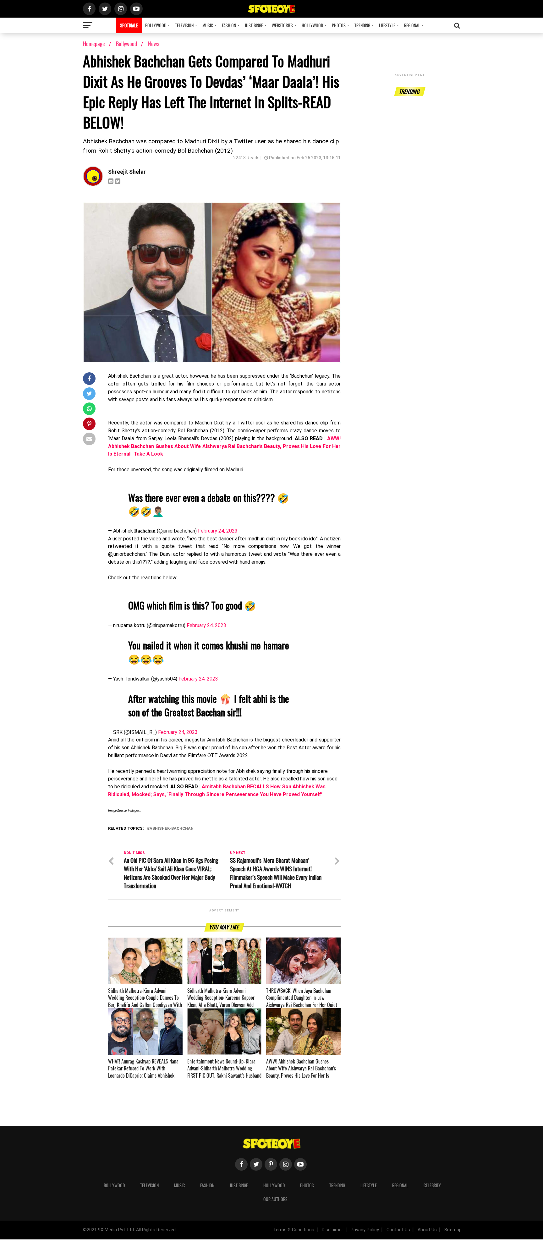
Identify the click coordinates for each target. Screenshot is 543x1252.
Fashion (229, 25)
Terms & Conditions (293, 1230)
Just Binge (254, 25)
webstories (282, 25)
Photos (339, 25)
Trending (362, 25)
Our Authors (275, 1199)
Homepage (94, 44)
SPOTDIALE (129, 25)
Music (207, 25)
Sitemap (453, 1230)
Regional (412, 25)
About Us (427, 1230)
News (153, 44)
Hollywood (312, 25)
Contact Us (398, 1230)
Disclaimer (332, 1230)
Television (184, 25)
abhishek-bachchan (172, 829)
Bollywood (155, 25)
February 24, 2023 (218, 531)
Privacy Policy (365, 1230)
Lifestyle (387, 25)
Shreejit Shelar (127, 172)
